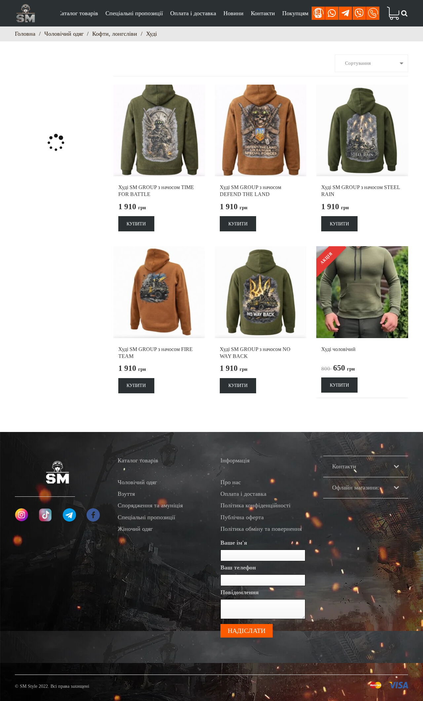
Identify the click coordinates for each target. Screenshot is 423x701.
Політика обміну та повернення (261, 529)
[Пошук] (404, 13)
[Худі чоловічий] (362, 251)
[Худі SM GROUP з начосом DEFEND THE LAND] (260, 89)
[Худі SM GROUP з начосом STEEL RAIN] (362, 89)
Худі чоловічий (338, 349)
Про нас (230, 482)
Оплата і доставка (243, 493)
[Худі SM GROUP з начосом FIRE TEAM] (159, 251)
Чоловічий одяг (64, 33)
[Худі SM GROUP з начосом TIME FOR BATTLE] (159, 89)
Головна (25, 33)
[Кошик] (390, 13)
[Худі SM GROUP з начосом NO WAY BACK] (260, 251)
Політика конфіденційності (255, 505)
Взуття (126, 493)
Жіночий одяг (135, 529)
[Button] (318, 13)
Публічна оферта (242, 517)
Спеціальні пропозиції (146, 517)
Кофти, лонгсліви (114, 33)
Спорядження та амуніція (150, 505)
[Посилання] (25, 13)
